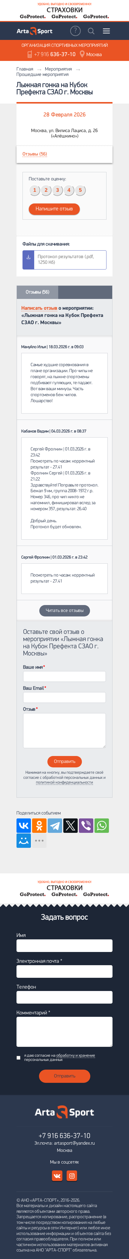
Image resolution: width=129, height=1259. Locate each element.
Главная (24, 69)
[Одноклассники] (39, 825)
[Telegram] (55, 825)
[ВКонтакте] (23, 825)
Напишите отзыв (54, 209)
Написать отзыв (39, 308)
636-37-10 (55, 55)
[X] (70, 825)
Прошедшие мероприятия (42, 74)
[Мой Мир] (23, 840)
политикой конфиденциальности (64, 783)
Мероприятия (58, 69)
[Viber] (86, 825)
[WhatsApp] (101, 825)
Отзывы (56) (34, 154)
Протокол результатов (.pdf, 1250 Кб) (66, 260)
